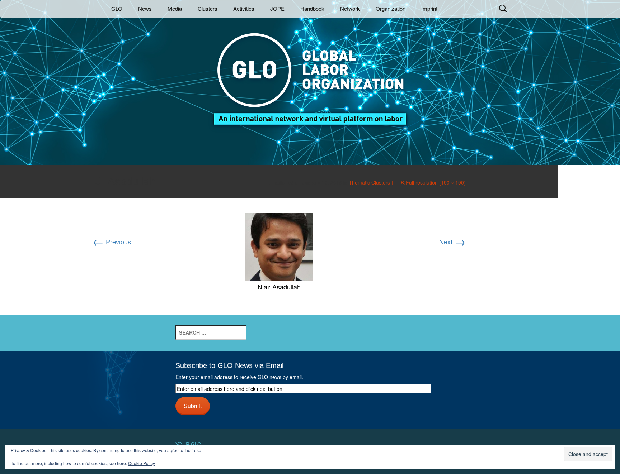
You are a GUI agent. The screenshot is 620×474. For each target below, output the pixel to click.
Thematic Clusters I (371, 182)
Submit (193, 406)
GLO (116, 8)
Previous (112, 241)
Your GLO (188, 444)
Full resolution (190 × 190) (436, 182)
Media (175, 8)
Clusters (207, 8)
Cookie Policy (141, 463)
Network (350, 8)
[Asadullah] (279, 245)
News (145, 8)
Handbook (312, 8)
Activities (243, 8)
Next (452, 241)
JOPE (277, 8)
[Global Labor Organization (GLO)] (310, 73)
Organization (390, 8)
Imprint (429, 8)
